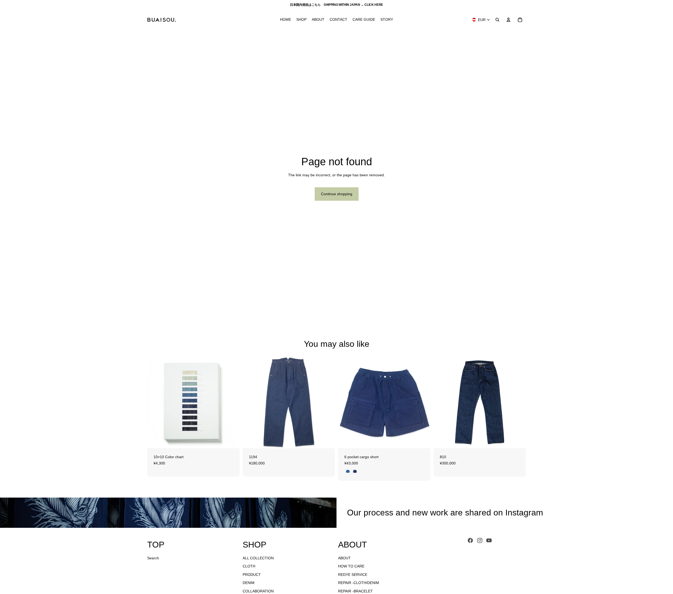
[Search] (497, 19)
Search (153, 558)
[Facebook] (470, 540)
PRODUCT (252, 574)
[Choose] (231, 440)
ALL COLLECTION (258, 558)
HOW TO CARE (351, 566)
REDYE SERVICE (352, 574)
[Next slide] (231, 402)
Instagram (524, 512)
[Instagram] (480, 540)
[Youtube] (489, 540)
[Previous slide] (155, 402)
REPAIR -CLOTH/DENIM (358, 583)
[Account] (508, 19)
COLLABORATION (258, 591)
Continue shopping (336, 194)
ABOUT (344, 558)
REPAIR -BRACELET (355, 591)
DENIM (248, 583)
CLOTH (249, 566)
